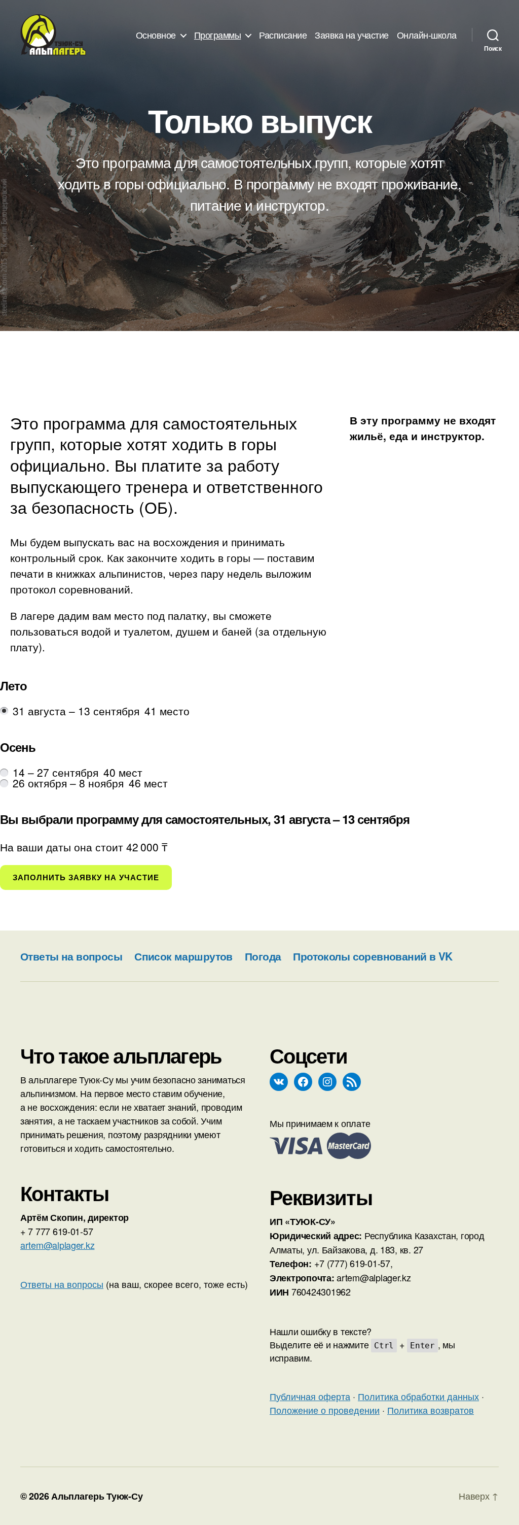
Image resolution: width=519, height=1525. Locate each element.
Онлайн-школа (427, 35)
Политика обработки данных (418, 1396)
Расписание (283, 35)
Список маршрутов (183, 956)
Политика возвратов (430, 1409)
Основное (156, 35)
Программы (217, 35)
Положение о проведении (325, 1409)
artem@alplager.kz (57, 1244)
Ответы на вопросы (71, 956)
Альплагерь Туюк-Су (96, 1496)
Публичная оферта (310, 1396)
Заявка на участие (352, 35)
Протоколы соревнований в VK (372, 956)
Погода (263, 956)
